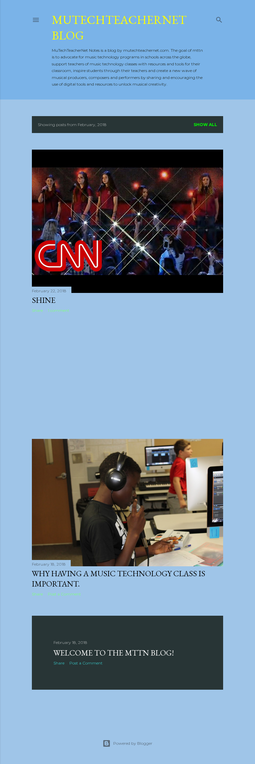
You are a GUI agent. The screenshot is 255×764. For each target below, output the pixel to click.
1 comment (58, 310)
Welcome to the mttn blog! (113, 653)
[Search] (219, 18)
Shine (43, 300)
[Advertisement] (127, 375)
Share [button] (37, 310)
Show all (205, 124)
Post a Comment (64, 593)
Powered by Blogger (132, 743)
